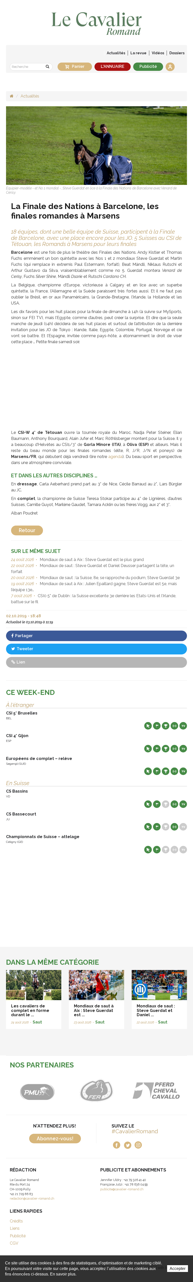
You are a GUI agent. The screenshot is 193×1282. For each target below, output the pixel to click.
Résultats (165, 726)
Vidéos (158, 53)
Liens (15, 1228)
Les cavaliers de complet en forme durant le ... (30, 1010)
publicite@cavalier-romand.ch (121, 1189)
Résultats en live (174, 726)
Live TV (183, 726)
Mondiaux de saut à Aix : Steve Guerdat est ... (94, 1010)
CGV (14, 1243)
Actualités (116, 53)
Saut (37, 1022)
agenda (115, 456)
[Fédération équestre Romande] (87, 1090)
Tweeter (24, 648)
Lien (20, 662)
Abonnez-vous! (55, 1139)
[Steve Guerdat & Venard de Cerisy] (96, 145)
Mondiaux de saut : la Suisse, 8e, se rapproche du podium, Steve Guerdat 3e (109, 577)
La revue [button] (138, 53)
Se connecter (170, 67)
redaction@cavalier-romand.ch (32, 1198)
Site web (148, 726)
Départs (157, 726)
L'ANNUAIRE (112, 66)
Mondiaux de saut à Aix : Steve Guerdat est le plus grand (91, 559)
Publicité (148, 66)
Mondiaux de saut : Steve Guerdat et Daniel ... (156, 1010)
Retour (27, 530)
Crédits (16, 1221)
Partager (23, 635)
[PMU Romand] (28, 1090)
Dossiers (176, 53)
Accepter (177, 1268)
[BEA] (147, 1090)
